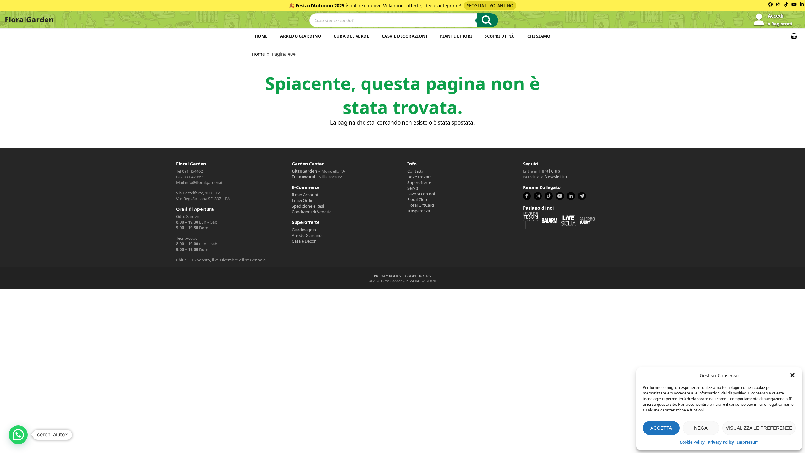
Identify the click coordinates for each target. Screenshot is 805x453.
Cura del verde (351, 36)
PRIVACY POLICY (387, 276)
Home (261, 36)
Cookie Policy (692, 442)
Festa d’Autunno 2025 (320, 5)
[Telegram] (582, 196)
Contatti (415, 171)
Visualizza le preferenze (759, 428)
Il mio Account (305, 195)
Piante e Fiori (456, 36)
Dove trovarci (419, 177)
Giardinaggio (304, 229)
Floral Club (417, 199)
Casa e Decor (304, 241)
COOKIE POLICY (418, 276)
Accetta (661, 428)
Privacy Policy (721, 442)
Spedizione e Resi (308, 206)
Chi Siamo (538, 36)
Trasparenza (418, 211)
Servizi (413, 188)
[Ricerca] (487, 20)
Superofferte (419, 182)
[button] (792, 375)
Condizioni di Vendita (311, 212)
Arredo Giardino (300, 36)
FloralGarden (29, 19)
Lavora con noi (421, 194)
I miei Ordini (303, 200)
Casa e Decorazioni (404, 36)
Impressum (748, 442)
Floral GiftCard (420, 205)
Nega (701, 428)
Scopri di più (500, 36)
